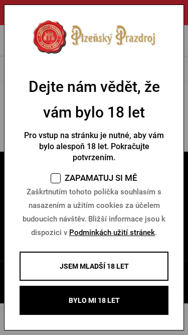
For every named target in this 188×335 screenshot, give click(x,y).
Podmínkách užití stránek (112, 232)
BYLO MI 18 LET (94, 300)
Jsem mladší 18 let (94, 266)
